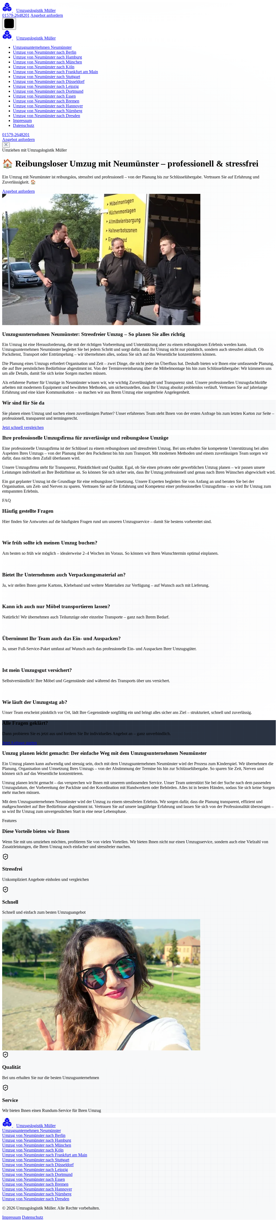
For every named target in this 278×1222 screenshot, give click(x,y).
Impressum (22, 120)
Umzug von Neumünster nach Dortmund (48, 91)
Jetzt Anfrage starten (19, 742)
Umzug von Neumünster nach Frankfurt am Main (55, 71)
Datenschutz (23, 125)
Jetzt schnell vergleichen (23, 427)
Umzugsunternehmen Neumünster (42, 47)
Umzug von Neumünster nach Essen (44, 96)
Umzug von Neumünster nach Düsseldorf (48, 81)
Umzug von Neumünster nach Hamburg (47, 57)
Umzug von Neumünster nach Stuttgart (46, 76)
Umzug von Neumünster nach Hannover (48, 106)
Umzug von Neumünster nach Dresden (46, 115)
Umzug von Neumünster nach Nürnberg (47, 110)
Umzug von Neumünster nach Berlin (44, 52)
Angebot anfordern (46, 15)
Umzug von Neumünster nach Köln (43, 67)
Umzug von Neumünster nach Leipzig (46, 86)
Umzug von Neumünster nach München (47, 62)
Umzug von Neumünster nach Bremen (46, 101)
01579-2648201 (16, 15)
